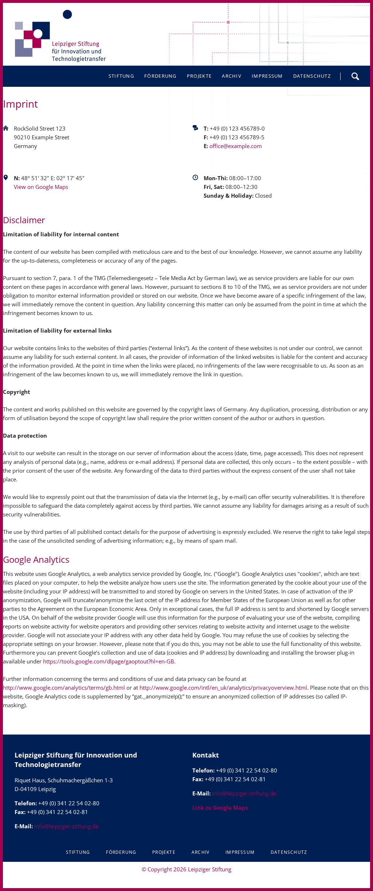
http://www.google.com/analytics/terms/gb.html (64, 687)
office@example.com (235, 146)
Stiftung (78, 852)
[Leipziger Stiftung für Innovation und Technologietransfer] (60, 36)
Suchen (355, 76)
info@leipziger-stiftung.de (66, 826)
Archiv (200, 852)
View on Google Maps (41, 186)
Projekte (164, 852)
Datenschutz (289, 852)
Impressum (240, 852)
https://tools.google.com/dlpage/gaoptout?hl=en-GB (108, 661)
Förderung (121, 852)
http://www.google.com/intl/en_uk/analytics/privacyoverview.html (223, 687)
